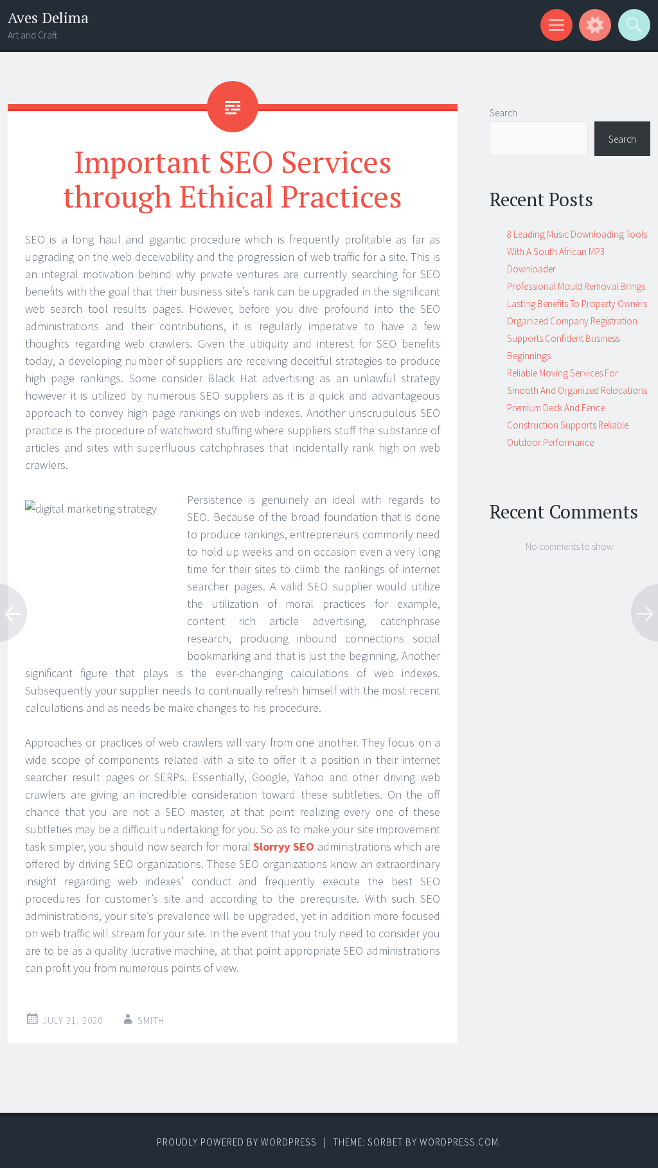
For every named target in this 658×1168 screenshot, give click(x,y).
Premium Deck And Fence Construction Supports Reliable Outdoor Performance (567, 425)
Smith (151, 1020)
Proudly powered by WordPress (237, 1142)
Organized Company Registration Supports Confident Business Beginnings (572, 338)
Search (503, 113)
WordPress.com (459, 1142)
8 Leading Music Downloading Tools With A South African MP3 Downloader (577, 251)
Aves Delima (48, 18)
